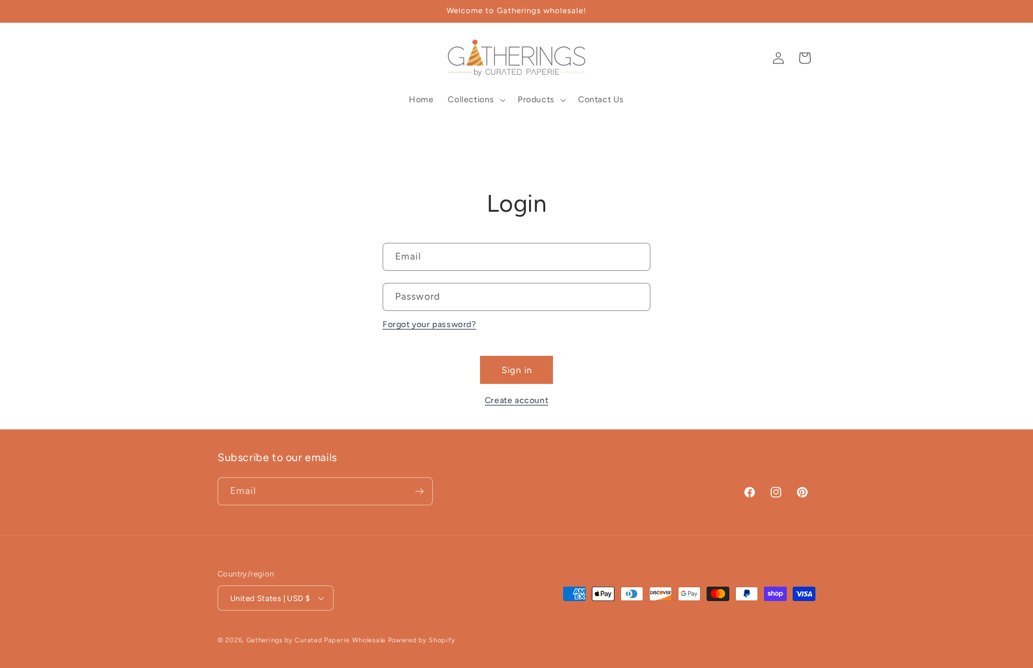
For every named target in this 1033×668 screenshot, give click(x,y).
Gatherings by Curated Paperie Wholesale (316, 640)
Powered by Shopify (422, 640)
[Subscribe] (419, 491)
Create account (516, 400)
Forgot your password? (429, 324)
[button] (231, 58)
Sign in (517, 370)
